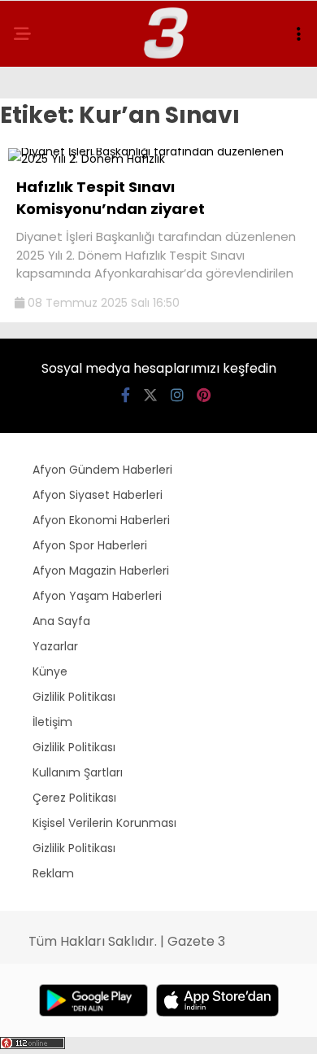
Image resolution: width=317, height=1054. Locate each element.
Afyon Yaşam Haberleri (97, 596)
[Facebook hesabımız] (125, 395)
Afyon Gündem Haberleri (102, 469)
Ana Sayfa (61, 621)
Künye (50, 671)
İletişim (52, 722)
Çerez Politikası (74, 797)
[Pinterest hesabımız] (204, 395)
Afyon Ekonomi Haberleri (101, 520)
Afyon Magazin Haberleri (101, 570)
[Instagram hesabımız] (177, 395)
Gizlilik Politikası (74, 697)
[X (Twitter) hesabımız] (150, 395)
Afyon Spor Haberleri (90, 545)
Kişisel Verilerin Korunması (104, 823)
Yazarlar (55, 646)
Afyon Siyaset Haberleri (98, 495)
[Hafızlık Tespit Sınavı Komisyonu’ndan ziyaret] (158, 159)
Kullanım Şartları (78, 772)
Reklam (53, 873)
